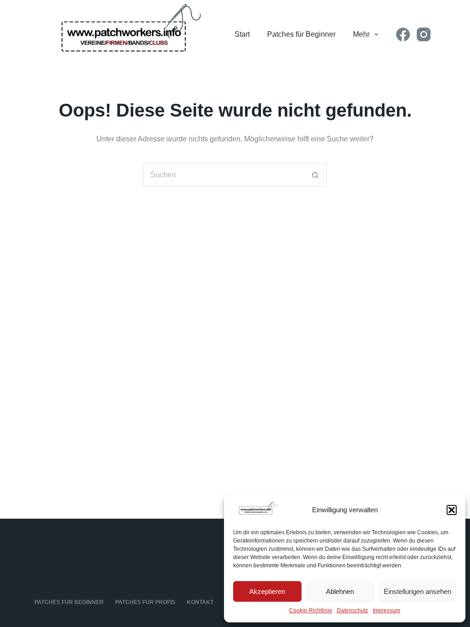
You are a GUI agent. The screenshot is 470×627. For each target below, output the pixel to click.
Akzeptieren (267, 591)
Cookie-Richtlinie (310, 610)
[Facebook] (403, 34)
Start (242, 34)
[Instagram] (424, 34)
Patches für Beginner (301, 34)
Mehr (361, 34)
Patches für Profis (145, 602)
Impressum (386, 610)
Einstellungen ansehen (417, 591)
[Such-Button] (315, 174)
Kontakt (200, 602)
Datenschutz (352, 610)
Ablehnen (340, 591)
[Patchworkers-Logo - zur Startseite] (124, 34)
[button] (451, 510)
